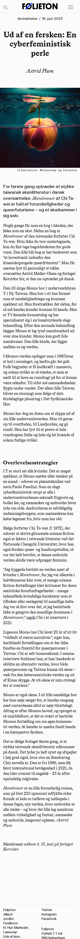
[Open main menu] (70, 7)
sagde (31, 617)
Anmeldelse (27, 18)
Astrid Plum (40, 71)
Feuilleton (10, 923)
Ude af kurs (11, 936)
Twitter (46, 910)
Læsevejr (10, 932)
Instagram (49, 914)
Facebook (48, 919)
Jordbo (8, 919)
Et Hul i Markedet (16, 927)
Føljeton (9, 910)
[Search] (6, 8)
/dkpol (7, 914)
